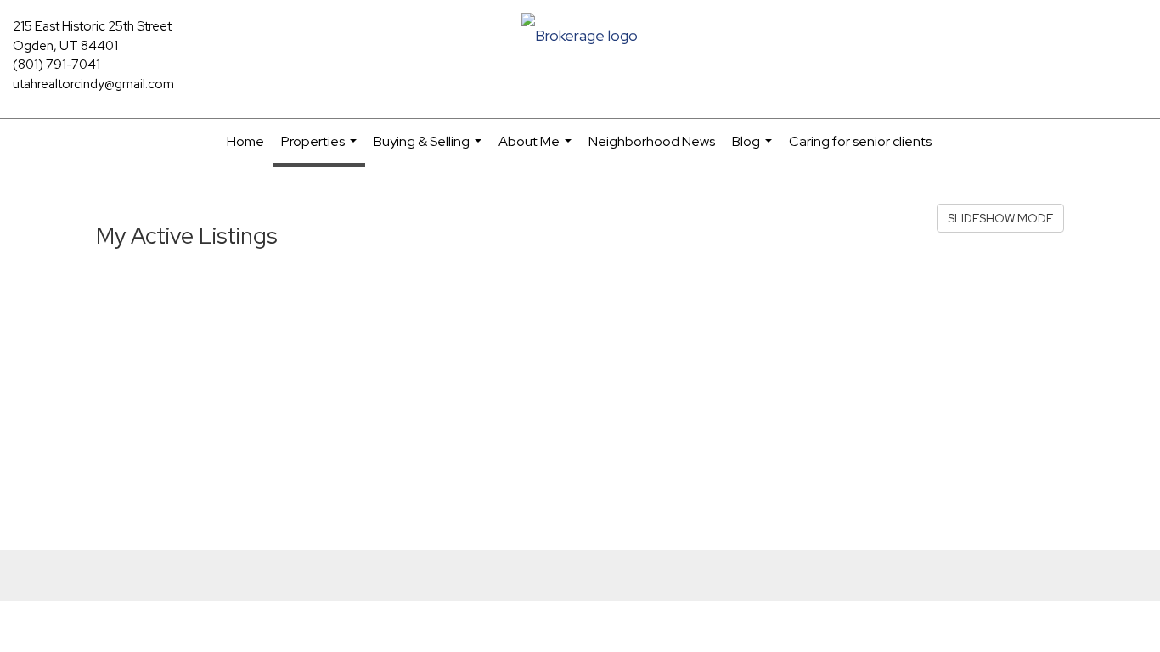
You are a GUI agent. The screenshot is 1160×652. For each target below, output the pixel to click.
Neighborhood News (651, 141)
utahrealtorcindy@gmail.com (93, 84)
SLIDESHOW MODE (1000, 218)
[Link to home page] (579, 37)
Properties (321, 149)
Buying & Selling (430, 148)
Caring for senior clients (860, 141)
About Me (537, 148)
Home (245, 141)
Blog (754, 148)
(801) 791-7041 (56, 64)
